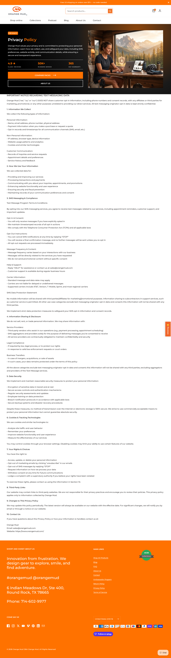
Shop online (16, 20)
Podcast (52, 20)
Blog (66, 20)
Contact (97, 20)
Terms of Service (100, 592)
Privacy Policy (99, 588)
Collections (35, 20)
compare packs (43, 75)
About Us (81, 20)
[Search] (110, 11)
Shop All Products (100, 558)
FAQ (95, 566)
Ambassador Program (102, 579)
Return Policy (98, 584)
